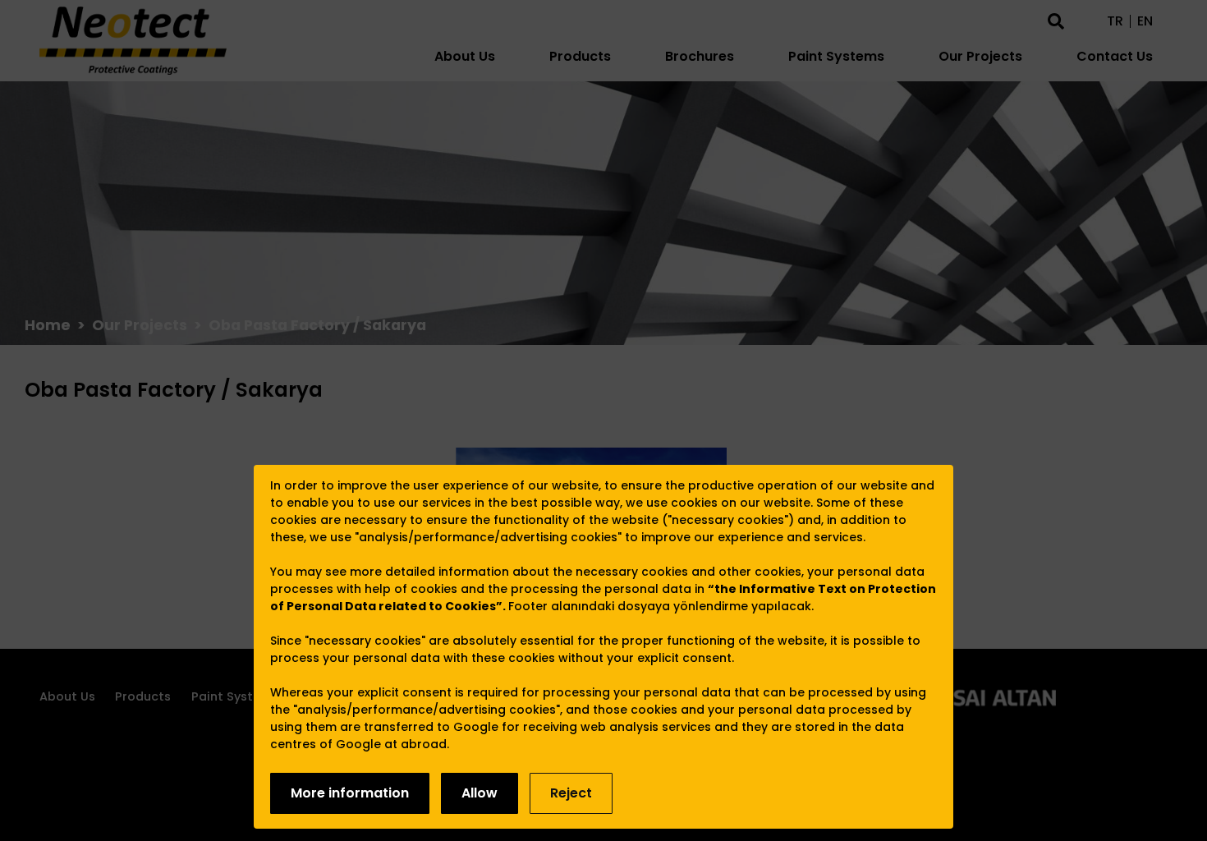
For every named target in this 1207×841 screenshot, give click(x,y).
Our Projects (980, 56)
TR (1115, 21)
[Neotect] (133, 40)
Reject (571, 793)
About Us (464, 56)
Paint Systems (836, 56)
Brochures (699, 56)
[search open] (1056, 19)
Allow (479, 793)
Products (580, 56)
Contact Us (1114, 56)
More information (350, 793)
